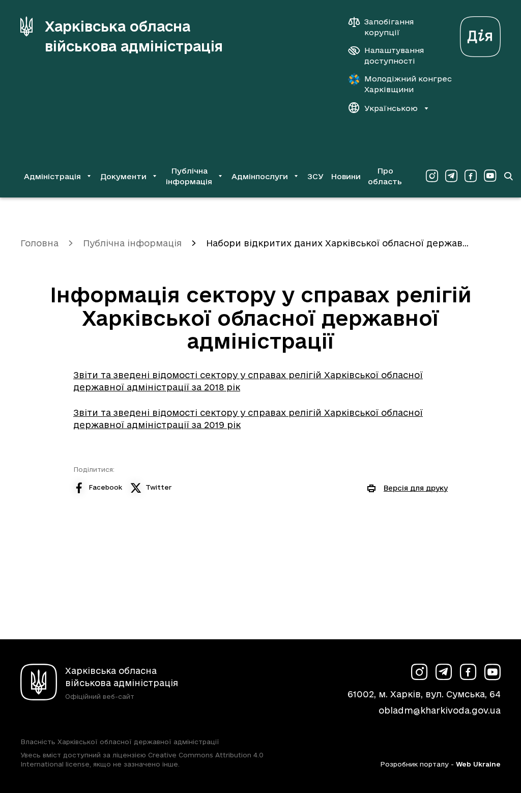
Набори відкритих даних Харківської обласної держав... (337, 243)
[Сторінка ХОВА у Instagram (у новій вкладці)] (432, 176)
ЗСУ (315, 176)
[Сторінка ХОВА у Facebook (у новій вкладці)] (471, 176)
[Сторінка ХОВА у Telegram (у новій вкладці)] (451, 176)
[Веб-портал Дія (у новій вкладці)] (480, 34)
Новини (346, 176)
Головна (39, 243)
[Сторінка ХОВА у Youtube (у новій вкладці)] (490, 176)
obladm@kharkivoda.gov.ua (440, 710)
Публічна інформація (132, 243)
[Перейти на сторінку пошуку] (508, 176)
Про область (385, 176)
